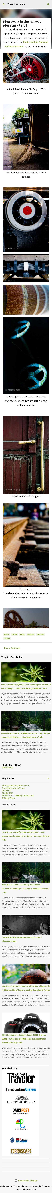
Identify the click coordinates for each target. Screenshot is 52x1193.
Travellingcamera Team (13, 788)
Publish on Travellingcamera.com (18, 795)
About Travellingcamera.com (15, 785)
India (22, 634)
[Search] (48, 4)
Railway (40, 634)
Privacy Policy (8, 798)
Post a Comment (12, 648)
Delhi (6, 634)
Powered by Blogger (27, 1180)
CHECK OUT (7, 767)
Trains (7, 638)
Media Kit (6, 790)
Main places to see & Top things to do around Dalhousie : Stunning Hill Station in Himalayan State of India (25, 889)
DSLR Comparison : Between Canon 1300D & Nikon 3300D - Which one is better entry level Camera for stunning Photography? (24, 1039)
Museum (30, 634)
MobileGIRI (7, 793)
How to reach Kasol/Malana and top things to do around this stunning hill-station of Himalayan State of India (26, 836)
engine (14, 634)
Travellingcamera (16, 4)
